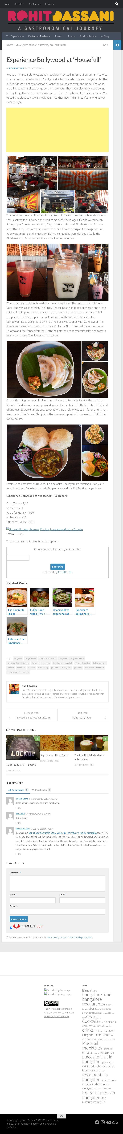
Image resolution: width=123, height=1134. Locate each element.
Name (13, 894)
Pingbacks (42, 789)
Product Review (88, 36)
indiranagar (86, 1039)
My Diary (105, 36)
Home (7, 4)
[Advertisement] (57, 130)
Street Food (107, 1089)
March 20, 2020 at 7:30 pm (40, 813)
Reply (18, 808)
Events (71, 36)
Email (62, 894)
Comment (15, 872)
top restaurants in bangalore (18, 672)
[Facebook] (97, 1122)
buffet (91, 1012)
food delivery (98, 1031)
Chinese (104, 1013)
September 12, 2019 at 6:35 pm (44, 799)
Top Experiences (15, 36)
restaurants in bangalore (94, 667)
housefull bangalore (82, 663)
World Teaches (23, 828)
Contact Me (35, 4)
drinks (88, 1030)
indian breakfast (99, 663)
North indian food (90, 1053)
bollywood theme (77, 658)
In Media (49, 4)
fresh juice (46, 663)
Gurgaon (109, 1030)
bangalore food (30, 658)
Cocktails (90, 1021)
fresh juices (57, 663)
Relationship (101, 1071)
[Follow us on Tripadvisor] (108, 1122)
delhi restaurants (92, 1026)
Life (104, 1039)
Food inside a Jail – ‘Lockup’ (21, 764)
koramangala (96, 1039)
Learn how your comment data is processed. (70, 937)
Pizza (110, 1052)
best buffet (106, 1009)
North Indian (14, 45)
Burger (98, 1012)
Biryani (85, 1012)
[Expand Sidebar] (117, 45)
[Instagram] (103, 1122)
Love (113, 1039)
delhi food (110, 1022)
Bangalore (18, 658)
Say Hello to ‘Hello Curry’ (54, 755)
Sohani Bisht (22, 798)
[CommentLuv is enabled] (28, 927)
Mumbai (31, 667)
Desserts (107, 1026)
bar (106, 1004)
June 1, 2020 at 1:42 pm (43, 828)
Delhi (101, 1022)
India (113, 1035)
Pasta (103, 1053)
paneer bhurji (43, 667)
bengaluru (95, 1008)
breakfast (35, 663)
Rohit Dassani (16, 68)
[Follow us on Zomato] (114, 1122)
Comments (20, 789)
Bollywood (63, 658)
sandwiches (98, 1089)
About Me (20, 4)
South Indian (58, 45)
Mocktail (11, 667)
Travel (58, 36)
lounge (109, 1039)
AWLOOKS (20, 813)
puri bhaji (78, 667)
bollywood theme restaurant (18, 663)
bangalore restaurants (47, 658)
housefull (68, 663)
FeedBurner (65, 572)
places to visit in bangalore (61, 667)
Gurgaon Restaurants (96, 1035)
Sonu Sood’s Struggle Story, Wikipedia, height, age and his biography (63, 832)
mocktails (21, 667)
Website (14, 905)
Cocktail (93, 1016)
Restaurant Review (38, 36)
